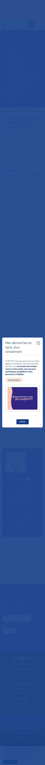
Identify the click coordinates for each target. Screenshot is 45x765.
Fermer (23, 422)
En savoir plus (13, 380)
